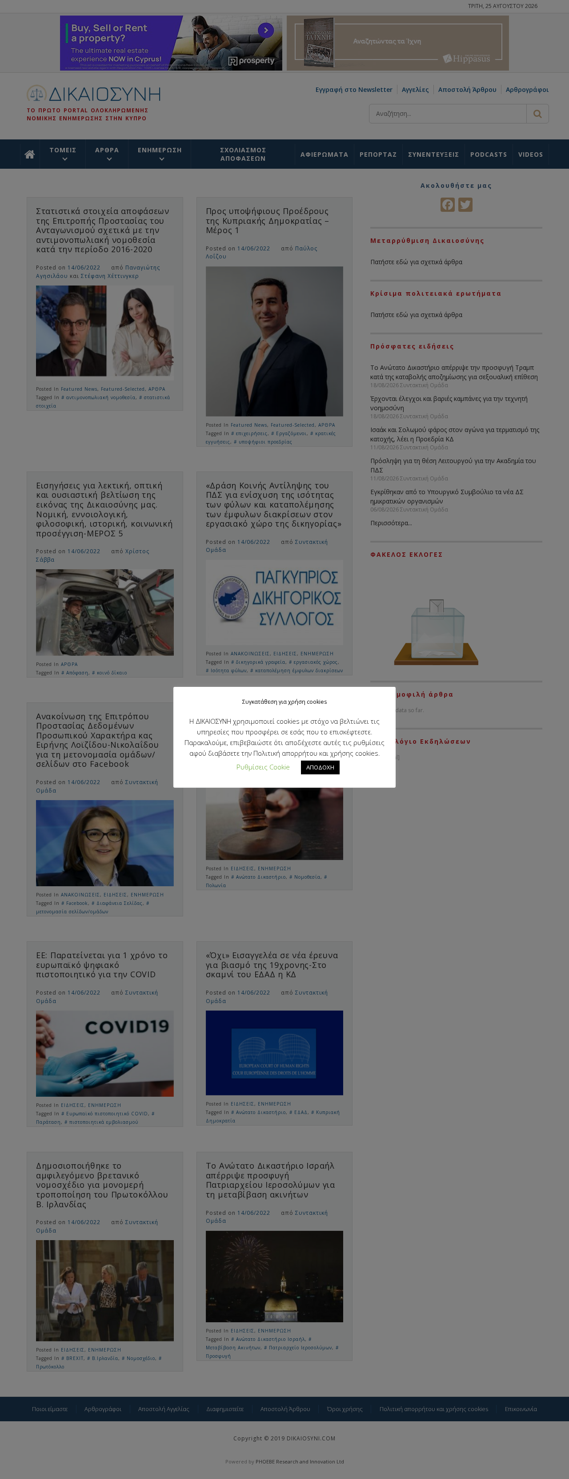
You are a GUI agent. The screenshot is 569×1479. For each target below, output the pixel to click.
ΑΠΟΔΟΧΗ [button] (320, 767)
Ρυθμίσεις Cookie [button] (263, 766)
